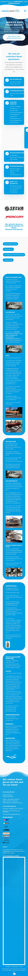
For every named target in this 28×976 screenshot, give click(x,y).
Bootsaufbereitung (10, 244)
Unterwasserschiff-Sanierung (14, 255)
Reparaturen (8, 249)
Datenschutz (15, 966)
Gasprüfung (8, 260)
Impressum (8, 966)
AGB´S (20, 966)
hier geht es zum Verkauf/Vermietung (14, 37)
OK (14, 973)
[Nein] (26, 971)
